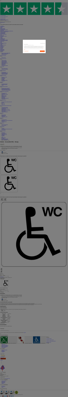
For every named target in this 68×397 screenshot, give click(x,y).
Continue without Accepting (42, 43)
